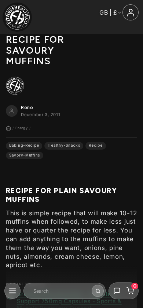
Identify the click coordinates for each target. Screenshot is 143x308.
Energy (21, 128)
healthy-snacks (64, 145)
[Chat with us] (117, 290)
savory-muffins (24, 155)
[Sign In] (130, 12)
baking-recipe (24, 145)
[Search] (98, 291)
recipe (95, 145)
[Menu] (12, 291)
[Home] (8, 128)
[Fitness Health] (17, 17)
